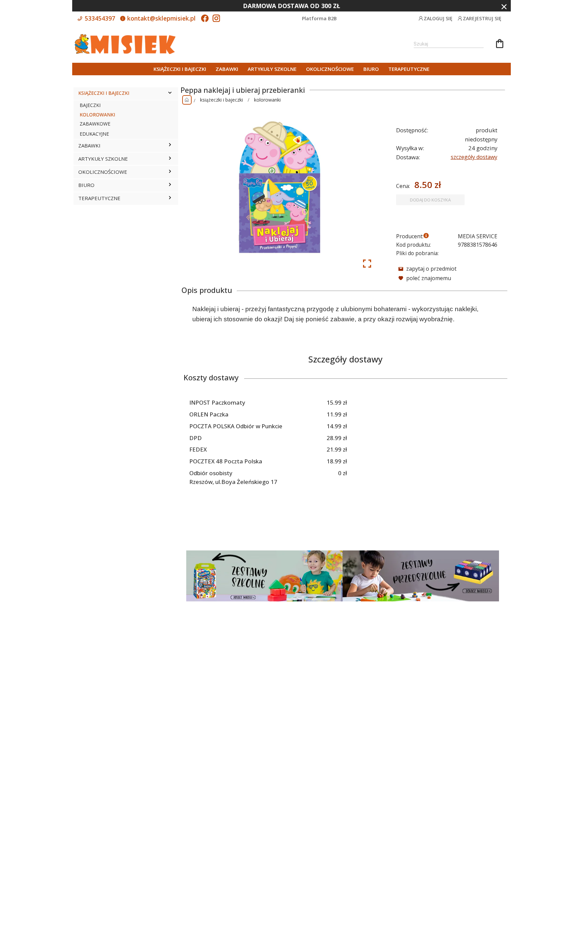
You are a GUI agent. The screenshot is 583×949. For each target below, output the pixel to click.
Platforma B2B (319, 18)
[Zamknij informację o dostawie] (504, 6)
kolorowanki (267, 100)
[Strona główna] (187, 100)
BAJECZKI (90, 105)
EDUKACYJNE (94, 134)
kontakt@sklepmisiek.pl (161, 18)
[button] (170, 93)
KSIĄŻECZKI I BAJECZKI (180, 68)
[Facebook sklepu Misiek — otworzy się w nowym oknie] (204, 19)
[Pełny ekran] (367, 263)
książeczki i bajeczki (221, 100)
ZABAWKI (227, 68)
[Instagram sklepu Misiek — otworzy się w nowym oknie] (216, 19)
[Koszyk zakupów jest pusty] (499, 44)
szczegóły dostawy (474, 157)
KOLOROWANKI (97, 114)
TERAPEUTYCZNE (408, 68)
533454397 (99, 18)
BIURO (371, 68)
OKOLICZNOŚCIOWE (330, 68)
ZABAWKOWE (95, 123)
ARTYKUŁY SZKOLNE (272, 68)
